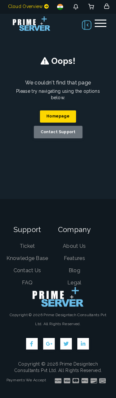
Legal (74, 283)
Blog (74, 270)
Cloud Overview (26, 6)
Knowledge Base (27, 258)
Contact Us (27, 270)
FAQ (27, 283)
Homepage (58, 116)
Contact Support (58, 132)
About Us (74, 246)
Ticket (27, 246)
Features (74, 258)
